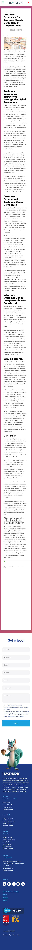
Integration (5, 897)
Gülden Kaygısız (8, 566)
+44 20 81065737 (7, 807)
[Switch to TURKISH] (28, 3)
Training (5, 900)
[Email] (11, 30)
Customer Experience (17, 566)
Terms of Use (16, 935)
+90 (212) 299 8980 (8, 868)
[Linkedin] (20, 30)
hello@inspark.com (8, 809)
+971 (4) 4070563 (7, 846)
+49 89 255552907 (7, 823)
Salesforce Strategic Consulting (11, 891)
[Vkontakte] (22, 30)
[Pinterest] (18, 30)
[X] (13, 30)
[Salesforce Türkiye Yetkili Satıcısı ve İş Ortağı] (16, 3)
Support (5, 894)
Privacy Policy (7, 935)
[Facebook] (15, 30)
